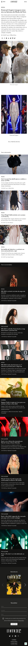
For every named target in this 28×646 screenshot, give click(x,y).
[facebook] (4, 38)
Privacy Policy (21, 620)
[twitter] (11, 38)
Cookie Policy (14, 643)
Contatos (14, 639)
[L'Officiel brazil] (14, 2)
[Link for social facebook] (12, 636)
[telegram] (15, 38)
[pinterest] (6, 38)
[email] (2, 38)
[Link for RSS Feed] (18, 636)
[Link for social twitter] (9, 636)
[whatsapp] (13, 38)
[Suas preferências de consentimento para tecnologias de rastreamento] (25, 643)
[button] (25, 116)
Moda (3, 7)
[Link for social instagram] (15, 636)
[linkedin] (8, 38)
